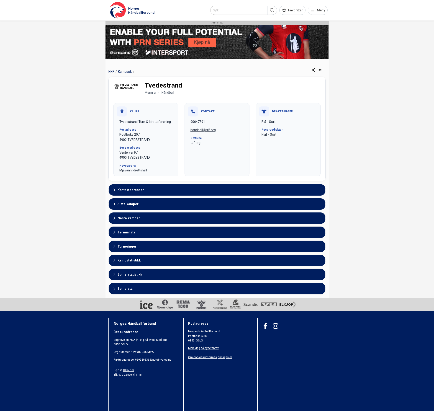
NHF (111, 71)
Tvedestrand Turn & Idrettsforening (145, 122)
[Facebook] (265, 326)
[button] (272, 10)
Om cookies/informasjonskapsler (210, 357)
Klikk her (128, 370)
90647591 (197, 122)
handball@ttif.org (203, 130)
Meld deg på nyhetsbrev (203, 348)
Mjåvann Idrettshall (133, 170)
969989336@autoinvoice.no (153, 359)
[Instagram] (275, 326)
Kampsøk (125, 71)
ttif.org (195, 143)
